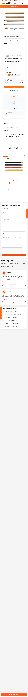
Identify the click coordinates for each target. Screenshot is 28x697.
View (14, 182)
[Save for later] (24, 156)
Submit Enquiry (14, 255)
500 (15, 74)
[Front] (6, 3)
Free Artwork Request (1, 313)
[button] (20, 3)
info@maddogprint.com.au (8, 0)
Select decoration (8, 64)
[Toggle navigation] (26, 3)
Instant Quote (26, 213)
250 (12, 74)
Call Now (14, 302)
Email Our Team (14, 284)
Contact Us (10, 113)
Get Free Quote (14, 694)
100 (9, 74)
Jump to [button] (15, 3)
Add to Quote (14, 87)
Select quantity (8, 72)
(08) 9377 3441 (18, 0)
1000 (18, 74)
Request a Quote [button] (15, 90)
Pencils (5, 45)
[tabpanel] (14, 170)
